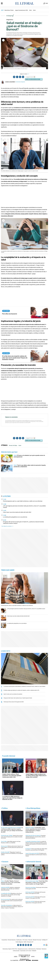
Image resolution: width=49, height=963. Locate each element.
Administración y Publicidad (34, 949)
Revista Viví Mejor (13, 445)
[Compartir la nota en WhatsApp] (20, 77)
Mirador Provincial (37, 939)
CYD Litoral (24, 939)
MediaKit (34, 950)
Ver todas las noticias (7, 526)
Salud (20, 445)
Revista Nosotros (12, 939)
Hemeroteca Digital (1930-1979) (10, 949)
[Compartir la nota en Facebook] (14, 77)
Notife (25, 941)
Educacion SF (30, 941)
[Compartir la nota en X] (17, 77)
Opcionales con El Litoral (25, 950)
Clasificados (19, 939)
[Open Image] (3, 40)
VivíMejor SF (44, 939)
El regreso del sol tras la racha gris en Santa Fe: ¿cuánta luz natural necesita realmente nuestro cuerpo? (23, 521)
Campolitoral (4, 939)
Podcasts (30, 939)
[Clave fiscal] (46, 958)
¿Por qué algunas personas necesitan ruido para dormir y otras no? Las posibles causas (24, 506)
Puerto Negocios (19, 941)
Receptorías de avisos (23, 949)
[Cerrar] (41, 79)
